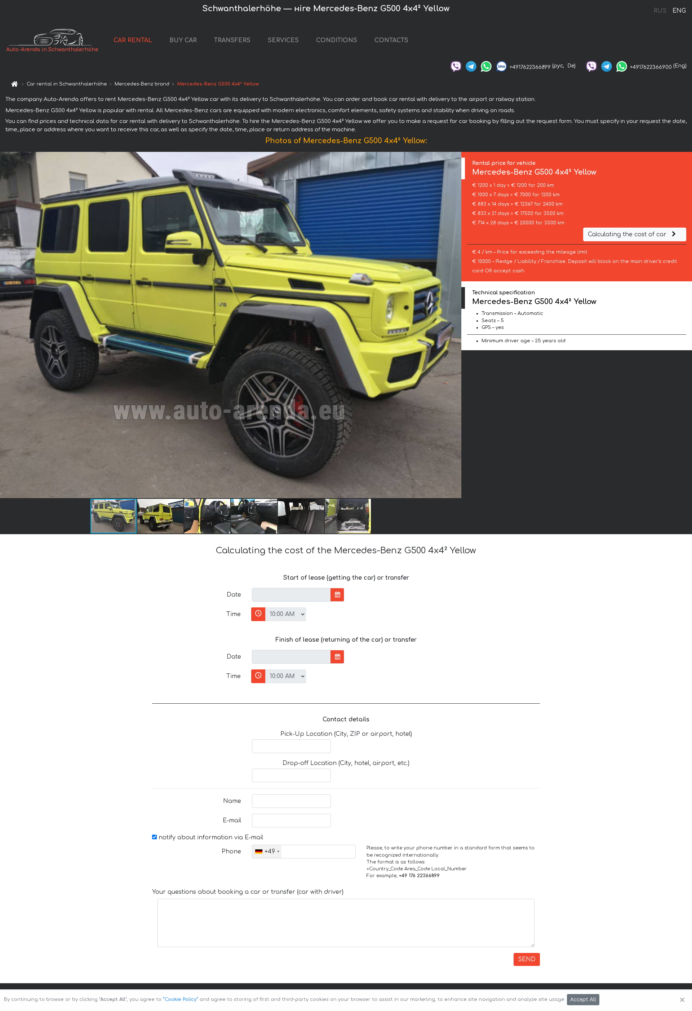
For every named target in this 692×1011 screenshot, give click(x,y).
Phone (231, 851)
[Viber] (456, 66)
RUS (660, 11)
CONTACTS (391, 40)
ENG (679, 11)
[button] (160, 516)
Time (233, 614)
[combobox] (266, 851)
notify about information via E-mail (210, 837)
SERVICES (283, 40)
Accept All (583, 999)
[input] (291, 595)
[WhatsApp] (486, 66)
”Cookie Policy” (180, 999)
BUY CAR (183, 40)
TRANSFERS (232, 40)
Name (232, 801)
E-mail (232, 820)
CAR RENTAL (133, 40)
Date (234, 595)
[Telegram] (471, 66)
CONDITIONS (336, 40)
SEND (527, 959)
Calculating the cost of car (628, 234)
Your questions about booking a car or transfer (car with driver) (247, 892)
